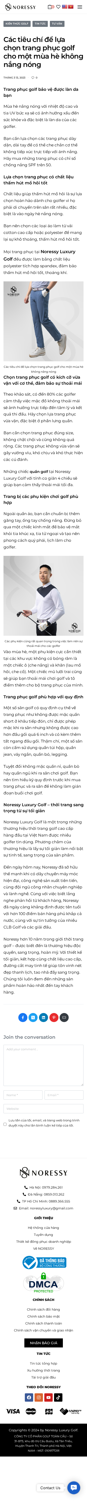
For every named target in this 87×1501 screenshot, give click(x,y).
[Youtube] (48, 1397)
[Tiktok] (58, 1397)
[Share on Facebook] (22, 1017)
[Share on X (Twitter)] (33, 1017)
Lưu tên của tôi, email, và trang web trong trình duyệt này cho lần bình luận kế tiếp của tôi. (44, 1122)
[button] (73, 1487)
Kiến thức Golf (17, 23)
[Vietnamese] (71, 7)
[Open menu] (79, 7)
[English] (65, 7)
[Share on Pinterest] (53, 1017)
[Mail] (64, 1017)
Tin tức (40, 23)
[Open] (58, 6)
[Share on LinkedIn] (43, 1017)
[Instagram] (39, 1397)
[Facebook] (29, 1397)
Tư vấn (57, 23)
